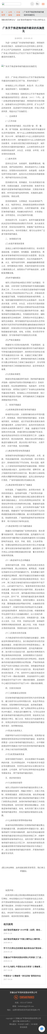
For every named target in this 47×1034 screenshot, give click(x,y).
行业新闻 (18, 13)
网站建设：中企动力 (17, 1024)
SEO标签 (34, 1024)
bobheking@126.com (26, 1006)
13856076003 (26, 997)
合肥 (27, 1024)
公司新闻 (10, 13)
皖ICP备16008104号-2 (21, 1021)
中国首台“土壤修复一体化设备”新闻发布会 (22, 976)
